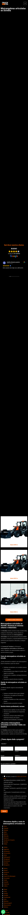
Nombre (2, 751)
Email (3, 755)
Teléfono (18, 755)
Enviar (4, 811)
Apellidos (17, 751)
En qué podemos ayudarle (8, 763)
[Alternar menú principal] (25, 3)
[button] (3, 912)
